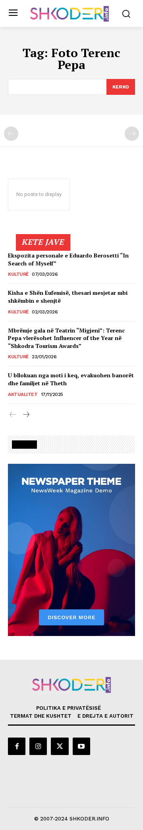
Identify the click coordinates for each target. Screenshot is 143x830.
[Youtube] (81, 746)
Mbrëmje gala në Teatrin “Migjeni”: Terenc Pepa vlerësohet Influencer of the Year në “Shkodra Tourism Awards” (66, 338)
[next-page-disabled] (132, 134)
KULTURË (18, 274)
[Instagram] (38, 746)
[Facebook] (16, 746)
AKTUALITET (22, 394)
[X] (59, 746)
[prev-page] (11, 134)
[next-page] (26, 415)
